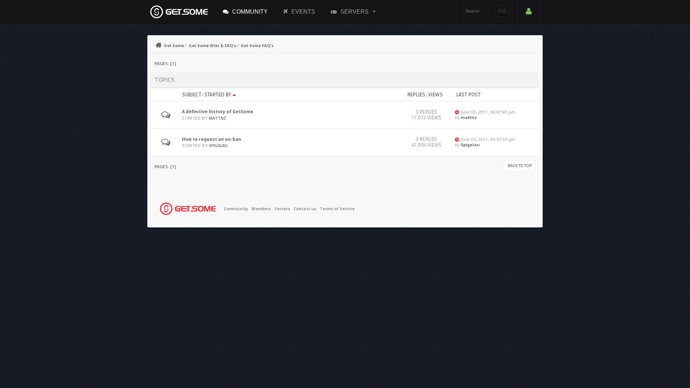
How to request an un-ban (211, 139)
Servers (354, 12)
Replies (417, 94)
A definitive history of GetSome (217, 111)
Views (435, 94)
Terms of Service (337, 208)
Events (303, 12)
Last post (468, 94)
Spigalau (218, 145)
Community (250, 12)
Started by (218, 94)
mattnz (217, 118)
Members (261, 208)
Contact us (305, 208)
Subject (191, 94)
